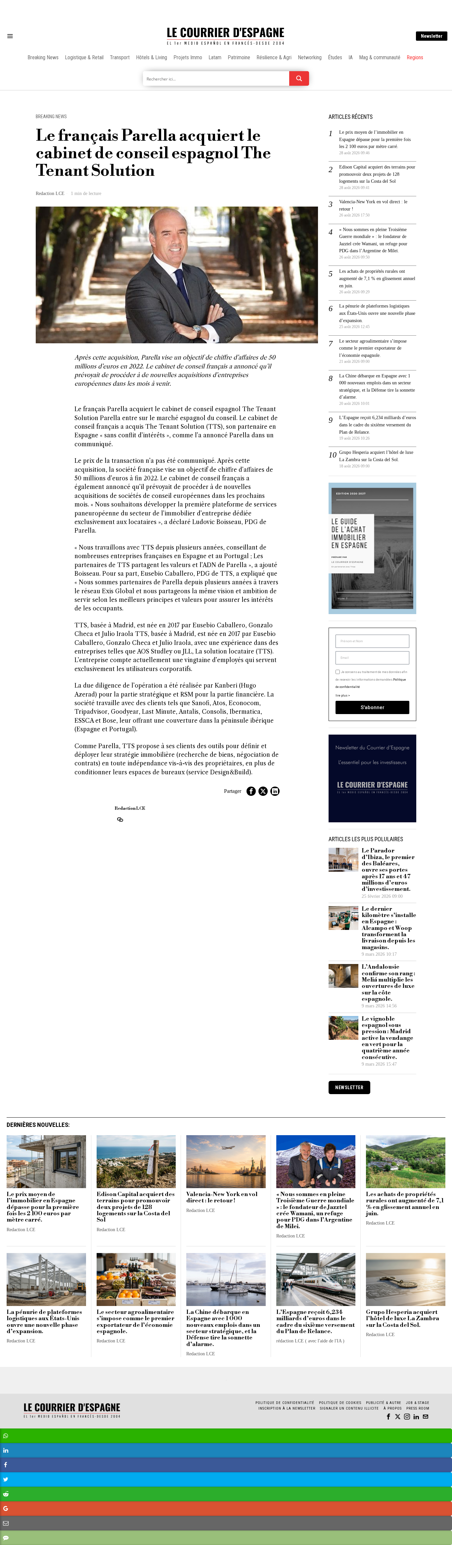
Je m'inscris (294, 829)
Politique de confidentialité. (264, 853)
